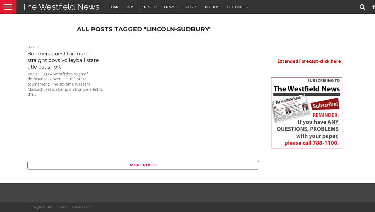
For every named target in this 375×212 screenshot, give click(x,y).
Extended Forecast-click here (309, 61)
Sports (190, 7)
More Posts (143, 165)
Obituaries (237, 7)
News (169, 7)
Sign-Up (149, 7)
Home (114, 7)
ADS (130, 7)
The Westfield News (60, 7)
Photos (212, 7)
